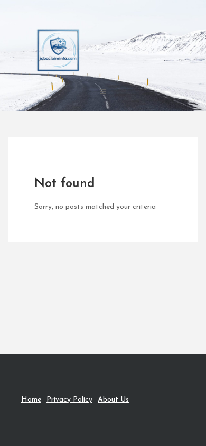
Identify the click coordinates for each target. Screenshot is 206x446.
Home (31, 400)
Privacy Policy (69, 400)
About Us (113, 400)
